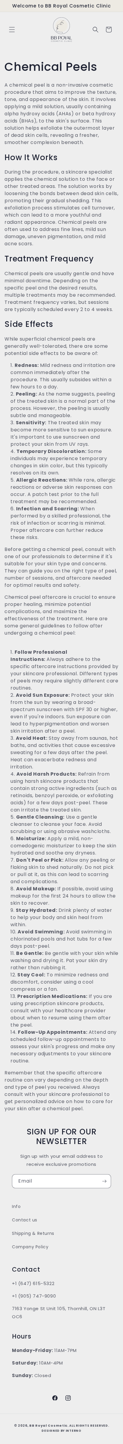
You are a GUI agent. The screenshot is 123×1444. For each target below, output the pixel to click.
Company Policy (30, 1247)
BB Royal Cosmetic (48, 1425)
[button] (12, 29)
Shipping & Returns (33, 1233)
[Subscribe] (104, 1181)
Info (16, 1206)
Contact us (24, 1220)
